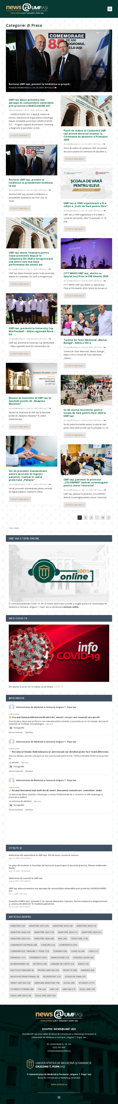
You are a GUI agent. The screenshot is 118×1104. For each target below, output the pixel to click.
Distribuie (29, 732)
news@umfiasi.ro (24, 87)
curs (93, 951)
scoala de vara (75, 976)
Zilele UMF (87, 989)
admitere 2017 (39, 925)
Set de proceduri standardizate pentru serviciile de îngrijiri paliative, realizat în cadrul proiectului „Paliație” (28, 475)
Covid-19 (77, 951)
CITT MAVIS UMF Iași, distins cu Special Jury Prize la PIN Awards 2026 (86, 275)
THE (42, 989)
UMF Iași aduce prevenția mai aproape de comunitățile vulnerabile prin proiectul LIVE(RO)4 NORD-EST (31, 102)
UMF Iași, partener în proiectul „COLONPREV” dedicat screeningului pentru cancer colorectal (86, 482)
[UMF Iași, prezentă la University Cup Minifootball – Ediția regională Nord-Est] (31, 308)
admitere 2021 (44, 932)
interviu (40, 963)
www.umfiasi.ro (59, 1084)
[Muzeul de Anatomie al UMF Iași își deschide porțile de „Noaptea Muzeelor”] (31, 378)
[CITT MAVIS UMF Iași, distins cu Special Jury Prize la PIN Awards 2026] (86, 253)
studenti (86, 982)
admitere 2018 (62, 925)
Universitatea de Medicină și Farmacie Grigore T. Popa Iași (46, 707)
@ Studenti (25, 871)
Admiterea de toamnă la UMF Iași (25, 878)
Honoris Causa (83, 957)
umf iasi (69, 989)
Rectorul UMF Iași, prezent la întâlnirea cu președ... (40, 84)
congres (60, 951)
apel (62, 938)
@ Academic (26, 858)
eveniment (38, 957)
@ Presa (48, 87)
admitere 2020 (20, 932)
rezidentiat (52, 976)
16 (103, 517)
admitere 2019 (86, 925)
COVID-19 (58, 686)
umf (54, 989)
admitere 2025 (20, 938)
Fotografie (19, 727)
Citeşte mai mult (20, 135)
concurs (48, 944)
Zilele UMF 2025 (45, 995)
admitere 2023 (68, 932)
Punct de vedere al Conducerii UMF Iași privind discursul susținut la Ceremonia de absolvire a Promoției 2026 (86, 135)
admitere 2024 (91, 932)
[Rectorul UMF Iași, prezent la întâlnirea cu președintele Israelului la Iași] (31, 160)
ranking (87, 970)
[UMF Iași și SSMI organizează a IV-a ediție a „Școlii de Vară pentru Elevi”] (86, 183)
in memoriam (20, 963)
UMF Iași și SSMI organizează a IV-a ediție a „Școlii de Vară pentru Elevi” (86, 205)
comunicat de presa (24, 944)
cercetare (79, 938)
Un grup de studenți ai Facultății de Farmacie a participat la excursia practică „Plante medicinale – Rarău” (58, 866)
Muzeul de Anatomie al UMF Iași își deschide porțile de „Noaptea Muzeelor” (30, 401)
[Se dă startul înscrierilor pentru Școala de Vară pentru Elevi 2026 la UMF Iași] (86, 390)
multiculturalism (22, 970)
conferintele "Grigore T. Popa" (30, 951)
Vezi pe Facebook (16, 732)
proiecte (70, 970)
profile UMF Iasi (48, 970)
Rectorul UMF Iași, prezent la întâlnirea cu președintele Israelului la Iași (31, 182)
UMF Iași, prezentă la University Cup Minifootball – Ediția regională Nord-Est (31, 331)
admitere (18, 925)
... (97, 517)
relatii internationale (25, 976)
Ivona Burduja (17, 110)
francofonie (60, 957)
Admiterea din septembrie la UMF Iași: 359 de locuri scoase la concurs (44, 855)
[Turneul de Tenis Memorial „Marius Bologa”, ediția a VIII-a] (86, 320)
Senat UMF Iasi (20, 982)
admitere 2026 (44, 938)
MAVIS (83, 963)
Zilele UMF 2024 (21, 995)
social (69, 982)
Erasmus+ (18, 957)
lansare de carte (62, 963)
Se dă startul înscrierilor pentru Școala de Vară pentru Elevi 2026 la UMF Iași (85, 413)
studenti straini (22, 989)
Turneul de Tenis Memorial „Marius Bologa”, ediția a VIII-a (85, 341)
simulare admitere (47, 982)
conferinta (68, 944)
